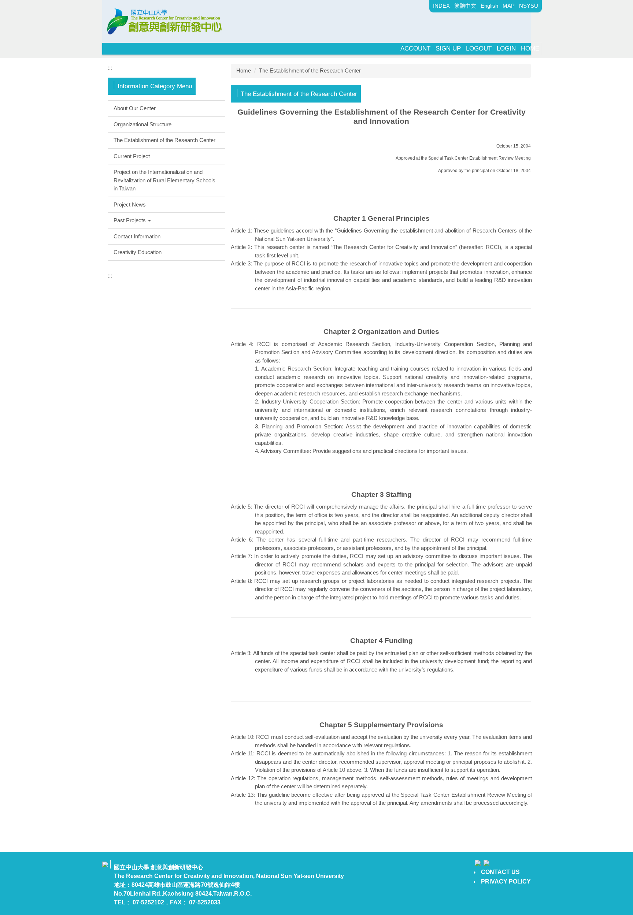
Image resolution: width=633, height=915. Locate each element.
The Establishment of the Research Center (310, 70)
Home (530, 48)
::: (110, 67)
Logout (479, 48)
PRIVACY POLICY (506, 881)
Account (415, 48)
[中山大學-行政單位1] (166, 21)
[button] (166, 220)
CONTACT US (500, 872)
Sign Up (448, 48)
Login (506, 48)
